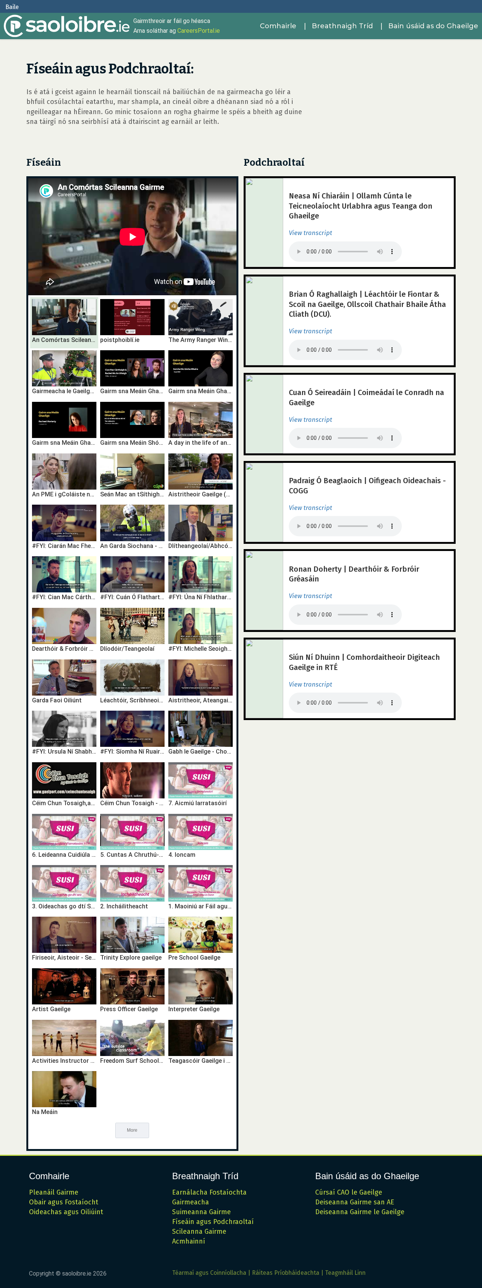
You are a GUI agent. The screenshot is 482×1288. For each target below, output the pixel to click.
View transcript (310, 233)
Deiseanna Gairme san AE (354, 1202)
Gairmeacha (190, 1202)
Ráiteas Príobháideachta (285, 1272)
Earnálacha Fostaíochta (209, 1192)
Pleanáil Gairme (53, 1192)
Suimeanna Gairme (201, 1212)
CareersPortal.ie (198, 30)
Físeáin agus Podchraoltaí (213, 1222)
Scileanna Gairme (199, 1231)
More (132, 1130)
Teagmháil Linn (345, 1272)
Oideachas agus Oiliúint (66, 1212)
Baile (12, 7)
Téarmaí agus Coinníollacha (209, 1272)
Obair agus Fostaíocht (63, 1202)
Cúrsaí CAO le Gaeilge (348, 1192)
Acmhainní (188, 1241)
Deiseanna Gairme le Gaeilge (359, 1212)
